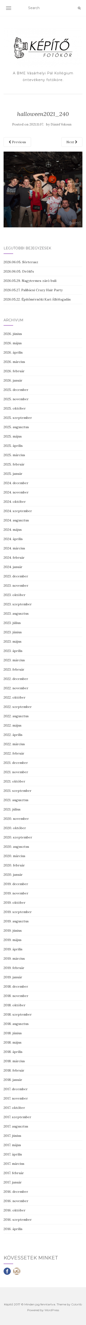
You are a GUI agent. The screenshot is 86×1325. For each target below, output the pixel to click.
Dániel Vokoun (61, 124)
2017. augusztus (16, 1126)
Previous (18, 142)
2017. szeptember (17, 1117)
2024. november (16, 492)
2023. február (14, 669)
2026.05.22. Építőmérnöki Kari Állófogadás (37, 299)
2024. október (15, 501)
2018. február (14, 1070)
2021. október (14, 781)
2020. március (14, 856)
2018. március (14, 1061)
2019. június (13, 930)
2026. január (13, 380)
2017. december (16, 1089)
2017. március (14, 1163)
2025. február (14, 464)
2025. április (13, 445)
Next (70, 142)
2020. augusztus (16, 846)
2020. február (14, 865)
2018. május (13, 1042)
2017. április (13, 1154)
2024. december (16, 483)
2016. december (16, 1191)
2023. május (13, 641)
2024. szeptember (18, 511)
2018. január (13, 1080)
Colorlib (76, 1304)
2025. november (16, 399)
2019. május (13, 940)
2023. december (16, 576)
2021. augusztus (16, 800)
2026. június (13, 334)
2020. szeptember (18, 837)
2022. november (16, 688)
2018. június (13, 1033)
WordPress (51, 1310)
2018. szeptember (18, 1014)
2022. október (15, 697)
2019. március (14, 958)
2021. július (12, 809)
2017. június (12, 1135)
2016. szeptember (18, 1219)
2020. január (13, 874)
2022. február (14, 753)
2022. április (13, 735)
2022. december (16, 679)
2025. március (14, 455)
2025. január (13, 473)
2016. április (13, 1229)
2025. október (15, 408)
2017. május (12, 1145)
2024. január (13, 567)
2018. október (15, 1005)
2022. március (14, 744)
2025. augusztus (16, 427)
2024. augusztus (16, 520)
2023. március (14, 660)
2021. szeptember (18, 790)
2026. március (14, 362)
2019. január (13, 977)
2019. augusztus (16, 921)
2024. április (13, 539)
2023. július (12, 623)
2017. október (14, 1108)
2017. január (13, 1182)
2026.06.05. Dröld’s (19, 271)
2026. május (13, 343)
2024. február (14, 557)
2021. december (16, 763)
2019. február (14, 968)
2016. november (16, 1201)
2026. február (14, 371)
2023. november (16, 585)
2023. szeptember (18, 604)
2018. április (13, 1052)
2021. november (16, 772)
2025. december (16, 390)
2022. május (13, 725)
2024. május (13, 529)
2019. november (16, 893)
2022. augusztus (16, 716)
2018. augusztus (16, 1024)
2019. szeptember (18, 912)
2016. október (15, 1210)
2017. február (14, 1173)
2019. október (15, 902)
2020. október (15, 828)
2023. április (13, 651)
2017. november (16, 1098)
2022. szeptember (18, 707)
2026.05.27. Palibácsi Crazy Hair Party (33, 290)
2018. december (16, 986)
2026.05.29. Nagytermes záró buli (30, 281)
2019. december (16, 884)
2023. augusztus (16, 613)
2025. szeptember (18, 418)
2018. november (16, 996)
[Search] (79, 8)
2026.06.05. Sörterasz (21, 262)
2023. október (15, 595)
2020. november (16, 818)
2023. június (13, 632)
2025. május (13, 436)
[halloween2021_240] (43, 189)
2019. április (13, 949)
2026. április (13, 352)
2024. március (14, 548)
